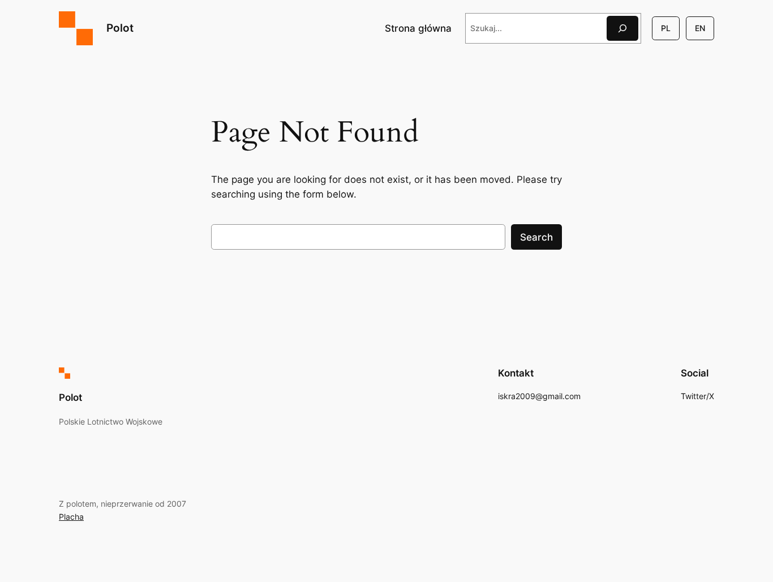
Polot (120, 28)
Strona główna (418, 28)
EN (700, 28)
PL (666, 28)
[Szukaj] (622, 28)
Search (536, 237)
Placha (71, 516)
